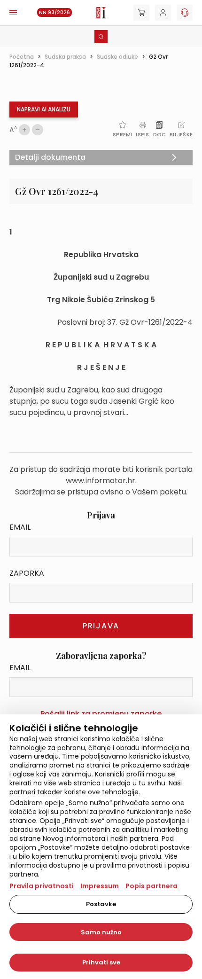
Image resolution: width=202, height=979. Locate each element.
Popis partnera (151, 886)
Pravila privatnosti (41, 886)
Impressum (99, 886)
